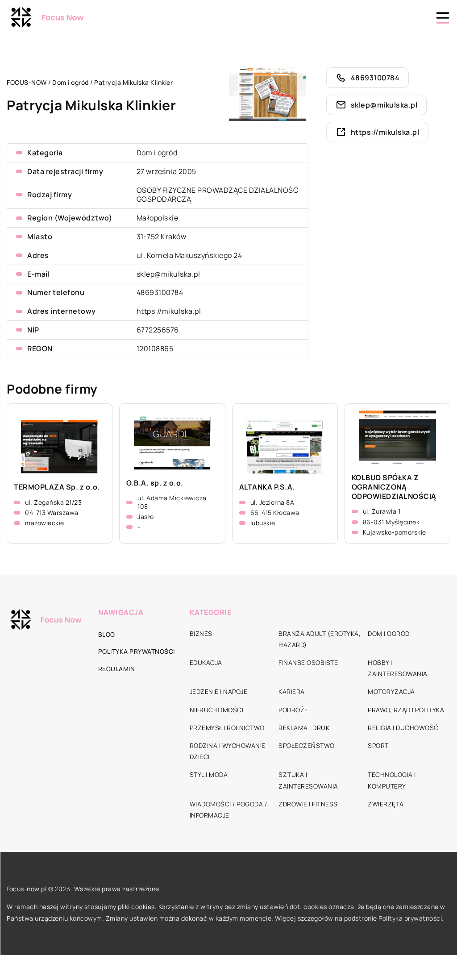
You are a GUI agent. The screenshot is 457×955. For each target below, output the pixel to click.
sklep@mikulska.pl (168, 274)
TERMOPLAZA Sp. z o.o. (57, 487)
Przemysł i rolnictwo (227, 727)
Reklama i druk (303, 727)
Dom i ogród (157, 153)
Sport (378, 745)
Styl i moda (209, 774)
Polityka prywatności (136, 651)
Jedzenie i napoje (219, 691)
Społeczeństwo (306, 745)
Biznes (201, 633)
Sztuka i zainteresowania (308, 780)
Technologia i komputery (392, 780)
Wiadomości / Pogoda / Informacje (228, 809)
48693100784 (160, 292)
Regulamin (116, 668)
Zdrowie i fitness (308, 804)
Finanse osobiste (308, 662)
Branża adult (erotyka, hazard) (319, 639)
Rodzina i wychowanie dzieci (228, 751)
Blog (106, 634)
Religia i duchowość (403, 727)
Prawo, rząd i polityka (406, 710)
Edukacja (206, 662)
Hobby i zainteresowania (398, 668)
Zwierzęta (386, 804)
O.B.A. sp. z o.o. (154, 483)
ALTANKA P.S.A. (267, 487)
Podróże (293, 710)
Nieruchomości (217, 710)
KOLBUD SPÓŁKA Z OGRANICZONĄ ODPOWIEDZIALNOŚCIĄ (394, 487)
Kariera (291, 691)
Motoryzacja (391, 691)
